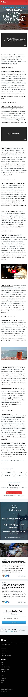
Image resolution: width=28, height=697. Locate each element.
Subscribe (14, 622)
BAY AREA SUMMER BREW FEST (11, 367)
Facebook (4, 463)
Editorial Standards (5, 666)
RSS (2, 682)
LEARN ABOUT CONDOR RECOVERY (13, 183)
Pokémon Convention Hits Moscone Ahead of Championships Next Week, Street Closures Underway (14, 526)
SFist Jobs (3, 653)
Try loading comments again (14, 492)
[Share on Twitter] (6, 575)
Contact (3, 671)
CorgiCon (22, 443)
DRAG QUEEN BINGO (8, 211)
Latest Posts (4, 651)
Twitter (2, 680)
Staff (2, 664)
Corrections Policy (5, 669)
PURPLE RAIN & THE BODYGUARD (12, 107)
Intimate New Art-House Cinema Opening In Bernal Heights (14, 532)
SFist (3, 640)
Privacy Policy (4, 691)
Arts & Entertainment (8, 7)
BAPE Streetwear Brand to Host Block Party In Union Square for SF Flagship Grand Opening (14, 519)
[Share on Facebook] (8, 575)
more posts (10, 631)
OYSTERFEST (5, 415)
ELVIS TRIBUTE (6, 148)
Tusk (9, 398)
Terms (2, 694)
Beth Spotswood (21, 7)
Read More (23, 630)
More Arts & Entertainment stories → (14, 537)
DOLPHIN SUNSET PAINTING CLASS (12, 72)
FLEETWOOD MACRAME (9, 389)
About (2, 662)
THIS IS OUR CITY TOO (8, 235)
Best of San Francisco (6, 655)
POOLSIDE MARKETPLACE (10, 320)
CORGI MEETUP (6, 443)
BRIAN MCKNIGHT (7, 286)
